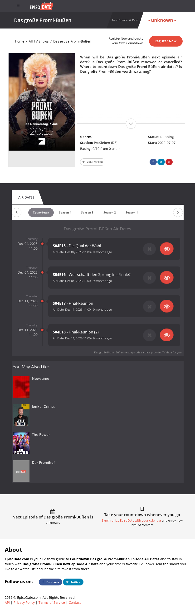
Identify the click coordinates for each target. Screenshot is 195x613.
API (7, 602)
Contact (75, 602)
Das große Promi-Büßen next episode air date (122, 352)
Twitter (75, 582)
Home (19, 41)
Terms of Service (52, 602)
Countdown (41, 212)
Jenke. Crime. (43, 406)
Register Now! (166, 41)
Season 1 (132, 212)
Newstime (40, 378)
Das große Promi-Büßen (72, 41)
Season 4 (65, 212)
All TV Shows (39, 41)
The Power (41, 434)
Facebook (52, 582)
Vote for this (94, 162)
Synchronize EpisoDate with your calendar (131, 520)
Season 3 (87, 212)
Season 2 (109, 212)
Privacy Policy (24, 602)
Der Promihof (43, 462)
